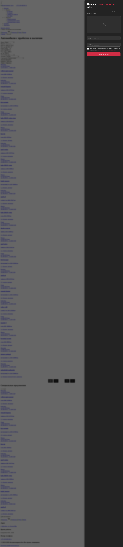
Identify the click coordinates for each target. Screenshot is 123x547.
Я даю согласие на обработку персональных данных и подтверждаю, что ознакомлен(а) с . (105, 49)
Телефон (89, 41)
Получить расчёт (104, 54)
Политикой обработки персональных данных (106, 50)
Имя (88, 35)
